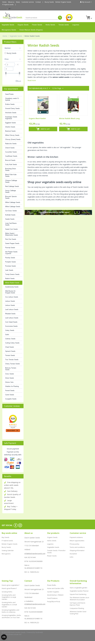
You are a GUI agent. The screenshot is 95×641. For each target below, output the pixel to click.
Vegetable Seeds (8, 25)
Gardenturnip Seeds (12, 287)
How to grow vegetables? (10, 585)
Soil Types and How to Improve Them (77, 604)
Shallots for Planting (12, 386)
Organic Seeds (23, 25)
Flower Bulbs (51, 585)
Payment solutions (76, 537)
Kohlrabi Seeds (10, 215)
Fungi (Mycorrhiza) (53, 601)
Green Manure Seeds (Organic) (31, 30)
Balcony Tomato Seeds (10, 369)
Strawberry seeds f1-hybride (12, 99)
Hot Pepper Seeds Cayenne (11, 252)
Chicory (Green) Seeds (13, 139)
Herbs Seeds (50, 25)
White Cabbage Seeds (12, 202)
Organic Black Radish (37, 119)
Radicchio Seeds (11, 143)
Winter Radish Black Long (69, 119)
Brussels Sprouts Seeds (11, 197)
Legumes (75, 25)
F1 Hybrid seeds (8, 4)
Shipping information (77, 550)
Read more (32, 80)
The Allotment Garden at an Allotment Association (79, 598)
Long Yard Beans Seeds (11, 224)
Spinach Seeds (10, 351)
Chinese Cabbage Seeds (11, 181)
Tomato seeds (64, 25)
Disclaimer (73, 554)
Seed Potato (9, 94)
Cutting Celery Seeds (12, 343)
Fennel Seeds (9, 390)
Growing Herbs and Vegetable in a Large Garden (9, 597)
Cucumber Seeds (11, 152)
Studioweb (39, 632)
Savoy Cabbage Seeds (10, 191)
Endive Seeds (10, 104)
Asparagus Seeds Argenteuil (11, 117)
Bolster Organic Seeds (63, 2)
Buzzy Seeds (49, 2)
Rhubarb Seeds (10, 314)
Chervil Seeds (10, 148)
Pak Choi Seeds (10, 239)
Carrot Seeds (9, 395)
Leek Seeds (9, 270)
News (18, 2)
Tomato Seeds (10, 355)
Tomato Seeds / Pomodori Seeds (56, 551)
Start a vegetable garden (78, 588)
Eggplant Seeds (10, 123)
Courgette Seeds (10, 399)
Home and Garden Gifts (55, 588)
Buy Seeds (5, 537)
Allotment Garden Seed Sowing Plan (78, 613)
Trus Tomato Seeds (11, 359)
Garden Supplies (53, 592)
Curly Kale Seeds (11, 164)
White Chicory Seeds (12, 135)
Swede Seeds (9, 219)
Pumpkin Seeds (10, 262)
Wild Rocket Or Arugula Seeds (10, 292)
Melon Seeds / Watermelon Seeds (11, 234)
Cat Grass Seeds (11, 211)
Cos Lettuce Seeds (11, 297)
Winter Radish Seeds (12, 283)
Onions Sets (9, 382)
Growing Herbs (7, 592)
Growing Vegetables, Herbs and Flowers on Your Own (11, 616)
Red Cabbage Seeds (12, 186)
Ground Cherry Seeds (12, 108)
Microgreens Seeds (9, 30)
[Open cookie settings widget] (4, 637)
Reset (19, 81)
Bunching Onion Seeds (10, 169)
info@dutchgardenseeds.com (34, 553)
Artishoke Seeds (10, 112)
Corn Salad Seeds (11, 322)
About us (11, 2)
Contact (38, 2)
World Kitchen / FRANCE (55, 595)
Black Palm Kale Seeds (10, 175)
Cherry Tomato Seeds (12, 364)
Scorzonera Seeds (11, 326)
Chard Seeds (9, 347)
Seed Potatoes (52, 598)
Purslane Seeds (10, 266)
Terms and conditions (77, 547)
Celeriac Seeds (10, 339)
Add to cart (45, 129)
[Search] (60, 18)
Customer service (28, 2)
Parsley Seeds (10, 258)
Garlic (7, 334)
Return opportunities (77, 541)
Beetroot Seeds (10, 131)
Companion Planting (77, 608)
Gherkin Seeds (10, 127)
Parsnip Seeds (10, 247)
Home (4, 2)
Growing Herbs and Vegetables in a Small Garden (9, 604)
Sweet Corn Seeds (11, 229)
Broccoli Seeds (10, 160)
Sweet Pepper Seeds (12, 243)
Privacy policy (74, 544)
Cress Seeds (9, 374)
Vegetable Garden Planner (79, 591)
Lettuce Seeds (10, 301)
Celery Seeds (9, 330)
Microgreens (6, 554)
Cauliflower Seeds (11, 156)
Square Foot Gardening (78, 594)
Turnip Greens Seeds (12, 274)
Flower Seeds (37, 25)
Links (71, 557)
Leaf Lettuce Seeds (11, 309)
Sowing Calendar (8, 550)
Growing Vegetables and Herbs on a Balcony (10, 611)
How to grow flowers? (9, 588)
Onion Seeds (9, 378)
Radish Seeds (10, 278)
